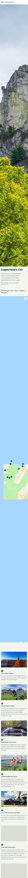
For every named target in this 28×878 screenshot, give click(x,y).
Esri (26, 642)
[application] (14, 469)
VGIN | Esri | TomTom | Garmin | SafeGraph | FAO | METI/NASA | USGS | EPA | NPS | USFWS (11, 642)
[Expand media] (14, 659)
